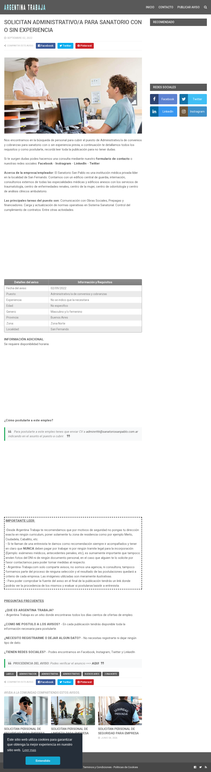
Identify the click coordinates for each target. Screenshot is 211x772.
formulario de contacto (113, 159)
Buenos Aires (92, 674)
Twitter (94, 163)
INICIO (150, 7)
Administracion (27, 674)
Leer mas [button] (29, 750)
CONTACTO (165, 7)
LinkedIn (80, 163)
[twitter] (200, 767)
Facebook (45, 163)
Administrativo (71, 674)
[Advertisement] (73, 246)
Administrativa (50, 674)
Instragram (63, 163)
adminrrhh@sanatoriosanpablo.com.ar (112, 432)
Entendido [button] (43, 760)
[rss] (205, 767)
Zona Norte (110, 674)
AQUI (95, 663)
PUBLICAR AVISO (188, 7)
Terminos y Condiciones (97, 767)
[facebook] (195, 767)
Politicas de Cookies (126, 767)
